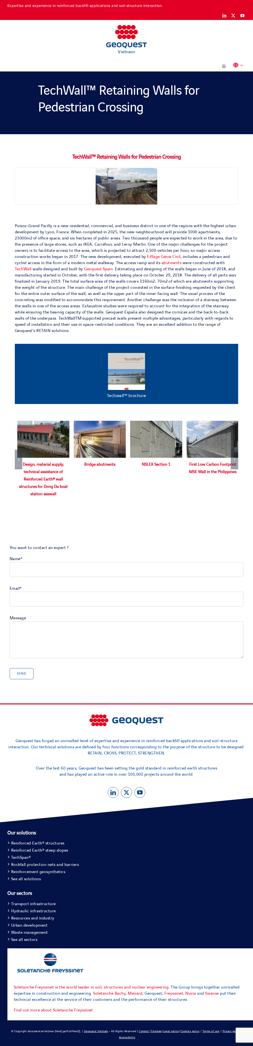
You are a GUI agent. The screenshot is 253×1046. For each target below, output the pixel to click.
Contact (144, 1031)
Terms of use (211, 1031)
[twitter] (233, 16)
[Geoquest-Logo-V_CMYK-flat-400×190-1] (126, 27)
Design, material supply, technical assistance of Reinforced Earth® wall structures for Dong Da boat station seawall (43, 479)
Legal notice (171, 1031)
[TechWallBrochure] (126, 355)
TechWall (23, 269)
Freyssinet (173, 993)
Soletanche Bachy (109, 993)
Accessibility (127, 1037)
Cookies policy (190, 1031)
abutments (172, 263)
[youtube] (242, 16)
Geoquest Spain (98, 269)
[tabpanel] (126, 464)
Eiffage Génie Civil (164, 256)
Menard (135, 993)
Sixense (212, 993)
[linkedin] (224, 16)
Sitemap (156, 1031)
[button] (239, 65)
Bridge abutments (99, 464)
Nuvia (190, 993)
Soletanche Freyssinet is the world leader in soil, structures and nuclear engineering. (92, 987)
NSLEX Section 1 (156, 464)
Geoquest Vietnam (96, 1031)
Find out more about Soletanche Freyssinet (53, 1010)
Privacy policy (231, 1031)
